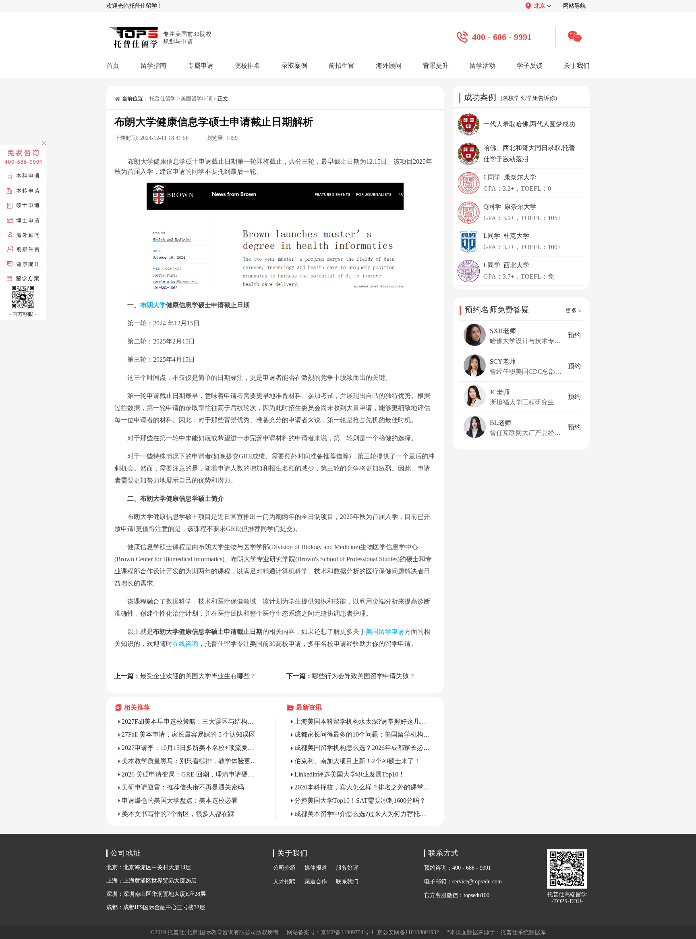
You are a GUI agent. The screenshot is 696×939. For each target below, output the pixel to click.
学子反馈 (530, 65)
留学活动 (482, 65)
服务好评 (347, 868)
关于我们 (577, 65)
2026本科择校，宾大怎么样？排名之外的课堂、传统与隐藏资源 (363, 787)
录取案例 (294, 65)
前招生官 (341, 65)
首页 (112, 65)
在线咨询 (185, 643)
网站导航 (574, 6)
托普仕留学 (162, 99)
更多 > (574, 311)
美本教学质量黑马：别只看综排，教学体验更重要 (190, 761)
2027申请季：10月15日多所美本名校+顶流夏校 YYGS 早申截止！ (190, 747)
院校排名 (247, 65)
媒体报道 (315, 868)
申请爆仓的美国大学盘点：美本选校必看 (180, 800)
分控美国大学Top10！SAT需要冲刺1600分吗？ (360, 800)
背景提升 (436, 65)
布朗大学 (153, 305)
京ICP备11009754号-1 (347, 932)
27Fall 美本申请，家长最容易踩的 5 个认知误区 (188, 734)
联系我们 (347, 882)
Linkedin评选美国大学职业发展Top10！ (349, 774)
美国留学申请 (196, 99)
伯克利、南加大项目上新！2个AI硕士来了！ (357, 761)
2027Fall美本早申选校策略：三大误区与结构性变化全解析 (190, 721)
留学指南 (153, 65)
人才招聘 (284, 882)
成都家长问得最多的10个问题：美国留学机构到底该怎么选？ (363, 734)
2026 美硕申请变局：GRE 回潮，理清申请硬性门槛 (190, 774)
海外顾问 (389, 65)
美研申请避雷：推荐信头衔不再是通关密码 (183, 787)
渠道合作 (315, 882)
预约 (574, 335)
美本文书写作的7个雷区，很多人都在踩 (178, 813)
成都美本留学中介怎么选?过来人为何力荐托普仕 (363, 813)
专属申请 (200, 65)
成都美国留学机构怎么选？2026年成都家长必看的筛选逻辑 (363, 747)
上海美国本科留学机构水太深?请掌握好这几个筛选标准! (363, 721)
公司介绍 (284, 868)
